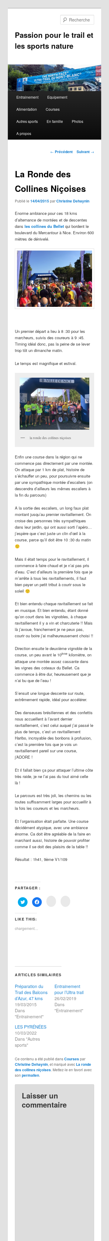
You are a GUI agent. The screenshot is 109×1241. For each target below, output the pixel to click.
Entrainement (27, 97)
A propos (23, 133)
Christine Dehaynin (72, 201)
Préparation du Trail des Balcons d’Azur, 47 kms (31, 992)
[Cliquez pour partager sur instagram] (51, 901)
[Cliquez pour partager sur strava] (65, 901)
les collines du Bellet (44, 226)
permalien (30, 1075)
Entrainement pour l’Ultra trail (69, 989)
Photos (77, 121)
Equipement (57, 97)
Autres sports (27, 121)
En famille (55, 121)
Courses (53, 109)
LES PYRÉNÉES (30, 1027)
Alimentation (26, 109)
